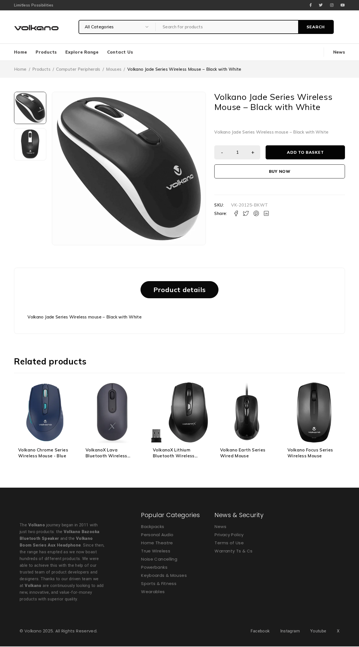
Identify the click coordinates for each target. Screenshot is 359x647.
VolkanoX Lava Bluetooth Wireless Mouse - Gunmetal (106, 455)
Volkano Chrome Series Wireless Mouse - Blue (43, 452)
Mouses (113, 69)
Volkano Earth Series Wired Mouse (243, 452)
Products (41, 69)
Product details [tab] (179, 289)
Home (20, 69)
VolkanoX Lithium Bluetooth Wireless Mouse (174, 455)
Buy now (280, 171)
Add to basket (305, 152)
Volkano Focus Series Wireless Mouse (310, 452)
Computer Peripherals (78, 69)
